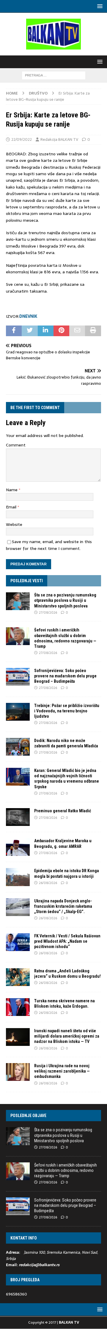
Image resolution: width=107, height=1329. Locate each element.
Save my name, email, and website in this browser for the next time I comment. (49, 544)
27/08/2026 (48, 612)
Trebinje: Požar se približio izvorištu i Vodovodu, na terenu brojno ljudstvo (66, 711)
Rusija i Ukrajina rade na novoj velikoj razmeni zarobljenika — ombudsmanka (62, 1071)
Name (12, 489)
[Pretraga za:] (54, 75)
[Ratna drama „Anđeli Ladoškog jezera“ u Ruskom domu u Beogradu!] (18, 977)
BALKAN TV (69, 1322)
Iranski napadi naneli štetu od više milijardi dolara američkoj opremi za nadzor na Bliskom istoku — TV (66, 1036)
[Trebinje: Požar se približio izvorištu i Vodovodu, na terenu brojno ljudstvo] (18, 712)
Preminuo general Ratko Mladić (62, 810)
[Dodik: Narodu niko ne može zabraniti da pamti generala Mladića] (18, 747)
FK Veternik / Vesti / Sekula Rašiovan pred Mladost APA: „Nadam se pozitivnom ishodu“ (67, 941)
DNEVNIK (28, 316)
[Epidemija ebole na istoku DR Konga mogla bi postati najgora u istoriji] (18, 877)
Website (14, 524)
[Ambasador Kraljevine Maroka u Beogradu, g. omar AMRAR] (18, 847)
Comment (16, 445)
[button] (99, 6)
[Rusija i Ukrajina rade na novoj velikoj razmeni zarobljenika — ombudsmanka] (18, 1072)
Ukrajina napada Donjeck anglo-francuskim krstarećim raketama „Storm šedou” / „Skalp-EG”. (63, 906)
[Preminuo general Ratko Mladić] (18, 817)
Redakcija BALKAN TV (59, 139)
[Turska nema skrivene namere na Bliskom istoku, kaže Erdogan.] (18, 1007)
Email (12, 507)
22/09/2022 (21, 139)
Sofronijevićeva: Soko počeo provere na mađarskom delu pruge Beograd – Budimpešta (65, 676)
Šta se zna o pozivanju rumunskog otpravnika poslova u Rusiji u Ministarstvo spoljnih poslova (65, 600)
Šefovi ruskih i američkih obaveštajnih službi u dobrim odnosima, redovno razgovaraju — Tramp (65, 1170)
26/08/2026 (48, 883)
